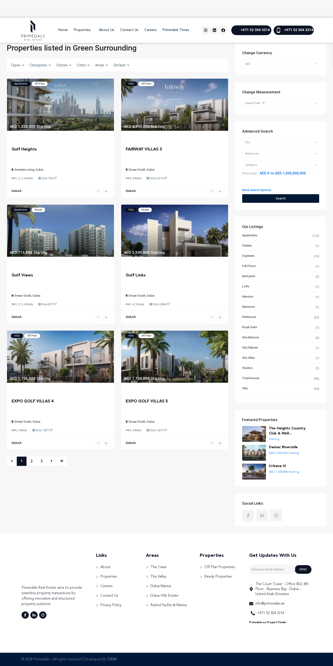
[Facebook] (223, 30)
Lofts (245, 286)
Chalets (247, 245)
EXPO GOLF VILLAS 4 (33, 401)
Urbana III (277, 466)
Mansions (248, 306)
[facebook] (248, 515)
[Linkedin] (214, 30)
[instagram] (276, 515)
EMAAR (17, 191)
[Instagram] (205, 30)
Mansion (247, 296)
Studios (247, 368)
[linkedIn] (262, 515)
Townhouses (250, 378)
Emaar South (137, 169)
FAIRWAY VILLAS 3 (144, 149)
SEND (303, 569)
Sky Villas (248, 357)
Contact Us (129, 30)
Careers (150, 30)
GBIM (111, 659)
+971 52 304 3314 (255, 30)
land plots (248, 276)
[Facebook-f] (25, 615)
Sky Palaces (250, 347)
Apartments (249, 235)
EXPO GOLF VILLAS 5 (147, 401)
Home (63, 30)
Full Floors (249, 266)
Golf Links (136, 275)
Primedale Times (175, 30)
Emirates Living (24, 169)
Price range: (249, 173)
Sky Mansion (250, 337)
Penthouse (249, 317)
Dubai (39, 169)
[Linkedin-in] (34, 615)
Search (281, 198)
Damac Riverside (283, 447)
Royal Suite (249, 327)
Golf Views (22, 275)
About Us (106, 30)
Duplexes (248, 255)
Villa (245, 388)
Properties (82, 30)
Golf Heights (24, 149)
